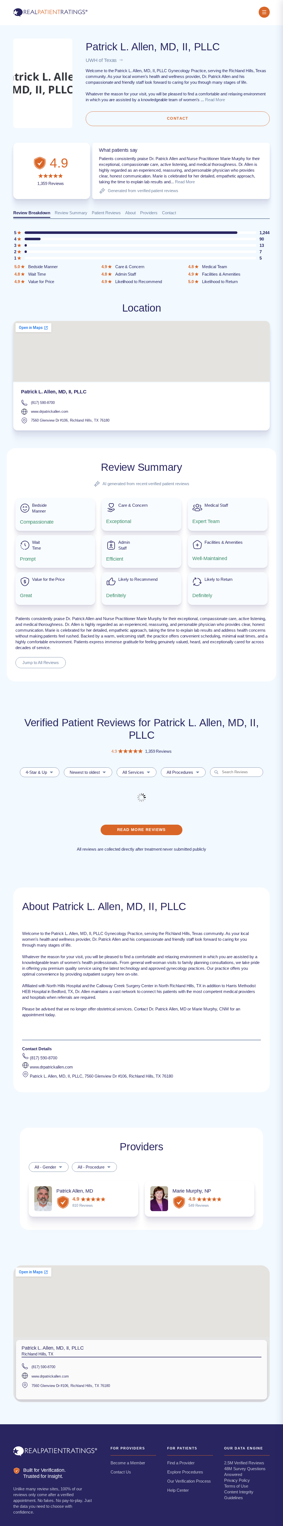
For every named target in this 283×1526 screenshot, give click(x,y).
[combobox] (39, 772)
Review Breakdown (31, 212)
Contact (169, 212)
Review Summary (71, 212)
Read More (215, 99)
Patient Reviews (106, 212)
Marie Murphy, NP (191, 1191)
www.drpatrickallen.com (49, 411)
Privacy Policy (237, 1480)
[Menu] (264, 13)
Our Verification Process (189, 1481)
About (130, 212)
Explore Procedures (185, 1472)
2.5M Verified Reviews (244, 1462)
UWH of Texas (101, 60)
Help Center (178, 1490)
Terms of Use (236, 1486)
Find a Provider (180, 1462)
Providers (149, 212)
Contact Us (121, 1472)
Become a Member (128, 1462)
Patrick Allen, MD (74, 1191)
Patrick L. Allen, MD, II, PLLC (54, 391)
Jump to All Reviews (40, 662)
